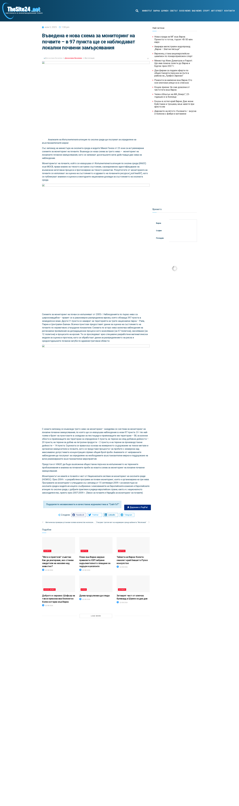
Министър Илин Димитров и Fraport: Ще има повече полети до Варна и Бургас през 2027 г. (173, 63)
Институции (89, 58)
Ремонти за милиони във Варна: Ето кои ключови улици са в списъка (173, 81)
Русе (83, 589)
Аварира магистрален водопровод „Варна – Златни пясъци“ (172, 47)
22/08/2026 (49, 570)
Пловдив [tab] (160, 238)
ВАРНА (156, 11)
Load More (96, 616)
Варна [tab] (158, 223)
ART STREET (217, 11)
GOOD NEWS (184, 11)
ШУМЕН (164, 11)
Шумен (122, 589)
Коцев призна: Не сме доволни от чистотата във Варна (172, 88)
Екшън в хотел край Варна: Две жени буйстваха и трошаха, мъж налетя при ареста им (174, 104)
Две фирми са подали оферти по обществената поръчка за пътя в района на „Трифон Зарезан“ (171, 73)
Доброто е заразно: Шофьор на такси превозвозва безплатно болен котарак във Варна (58, 598)
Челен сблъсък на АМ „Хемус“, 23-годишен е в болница (172, 95)
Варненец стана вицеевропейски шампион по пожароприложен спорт (173, 55)
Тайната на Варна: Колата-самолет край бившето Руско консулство (132, 560)
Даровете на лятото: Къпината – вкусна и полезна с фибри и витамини (175, 112)
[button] (137, 10)
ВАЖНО (47, 551)
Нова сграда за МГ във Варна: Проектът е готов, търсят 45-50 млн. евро (173, 39)
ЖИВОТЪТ (147, 11)
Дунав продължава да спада (94, 595)
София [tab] (159, 231)
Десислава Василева (73, 58)
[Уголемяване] (146, 187)
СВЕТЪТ (174, 11)
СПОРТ (206, 11)
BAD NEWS (197, 11)
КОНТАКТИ (229, 11)
